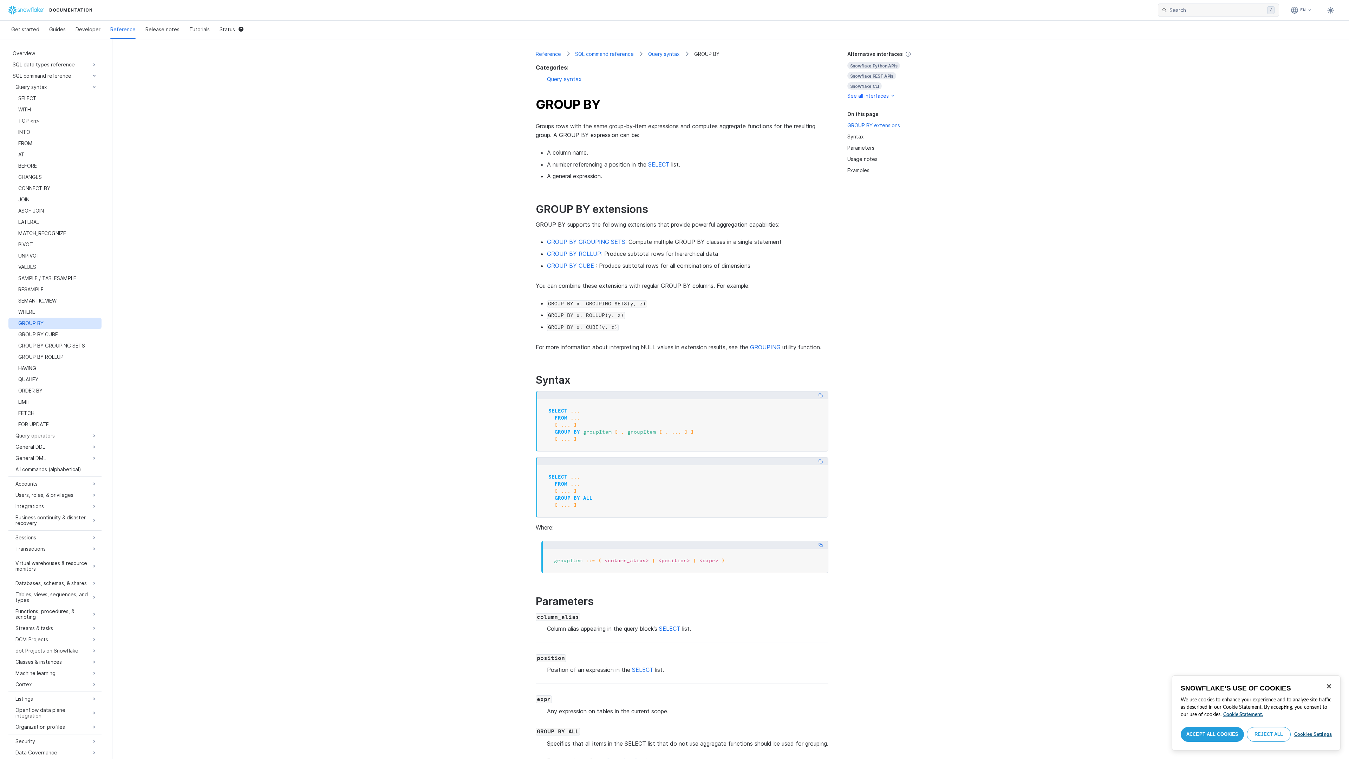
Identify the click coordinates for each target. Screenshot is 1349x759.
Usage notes (862, 159)
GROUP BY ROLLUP (574, 253)
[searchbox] (1216, 10)
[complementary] (886, 75)
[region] (1256, 713)
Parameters (860, 148)
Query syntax (664, 54)
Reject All (1268, 734)
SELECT (659, 164)
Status (227, 29)
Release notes (162, 29)
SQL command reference (604, 54)
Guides (57, 29)
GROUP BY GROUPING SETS (586, 241)
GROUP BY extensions (873, 125)
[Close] (1329, 686)
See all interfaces (868, 96)
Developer (88, 29)
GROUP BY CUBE (570, 265)
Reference (123, 29)
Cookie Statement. (1243, 714)
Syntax (855, 137)
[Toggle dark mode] (1331, 10)
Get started (25, 29)
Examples (858, 170)
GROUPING (765, 347)
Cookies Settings (1313, 734)
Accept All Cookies (1212, 734)
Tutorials (199, 29)
